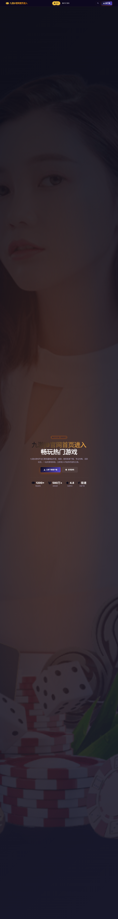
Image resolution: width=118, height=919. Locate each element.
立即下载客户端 (51, 470)
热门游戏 (66, 3)
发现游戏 (71, 470)
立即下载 (107, 3)
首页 (57, 3)
